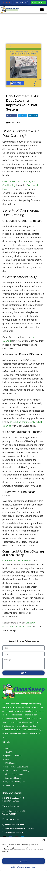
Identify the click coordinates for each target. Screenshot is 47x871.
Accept (23, 861)
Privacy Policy (30, 867)
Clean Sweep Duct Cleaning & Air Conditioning (23, 704)
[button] (43, 840)
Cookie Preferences (17, 867)
